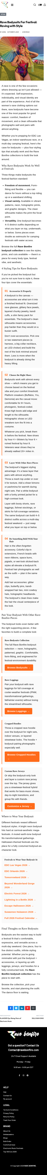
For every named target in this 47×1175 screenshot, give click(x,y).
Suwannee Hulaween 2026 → (20, 912)
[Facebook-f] (19, 1075)
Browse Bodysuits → (18, 667)
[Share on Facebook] (10, 1008)
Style (3, 14)
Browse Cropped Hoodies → (21, 756)
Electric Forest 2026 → (17, 893)
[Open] (12, 5)
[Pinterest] (27, 1075)
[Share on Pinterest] (27, 1008)
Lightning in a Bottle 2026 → (20, 899)
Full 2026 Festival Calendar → (20, 918)
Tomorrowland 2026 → (16, 877)
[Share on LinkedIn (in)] (21, 1008)
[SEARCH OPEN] (34, 5)
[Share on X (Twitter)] (16, 1008)
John (4, 32)
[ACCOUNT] (45, 5)
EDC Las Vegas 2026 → (17, 865)
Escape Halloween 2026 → (19, 905)
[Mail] (33, 1008)
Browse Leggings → (18, 711)
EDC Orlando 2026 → (16, 871)
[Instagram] (23, 1075)
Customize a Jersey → (19, 806)
